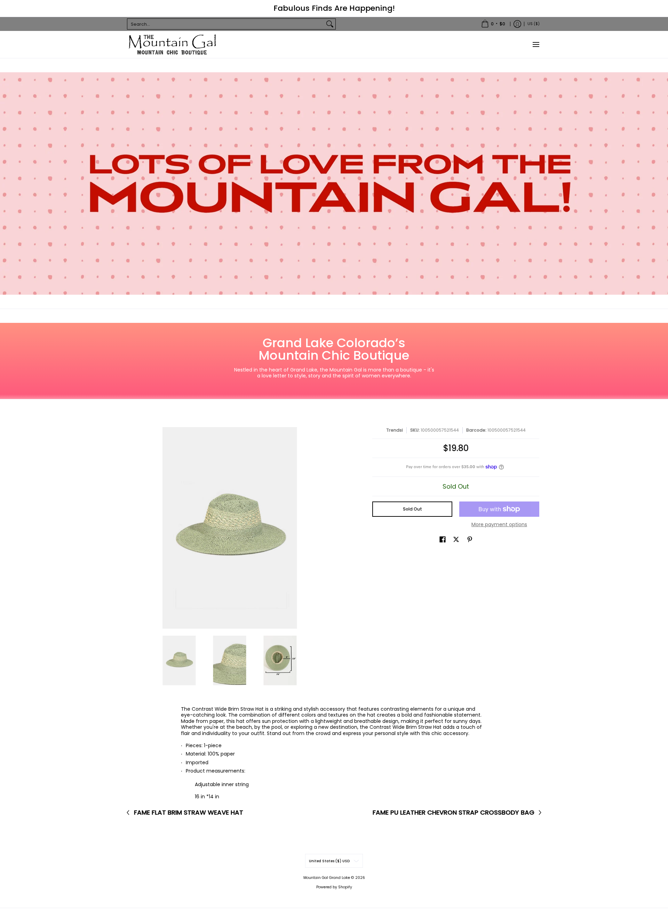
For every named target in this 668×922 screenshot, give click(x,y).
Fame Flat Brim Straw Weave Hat (188, 812)
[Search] (329, 24)
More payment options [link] (499, 525)
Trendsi (394, 430)
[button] (442, 539)
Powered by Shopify (334, 887)
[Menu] (535, 44)
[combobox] (225, 24)
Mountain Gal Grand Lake (326, 877)
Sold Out (412, 509)
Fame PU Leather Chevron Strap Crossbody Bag (453, 812)
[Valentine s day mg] (334, 183)
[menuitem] (493, 24)
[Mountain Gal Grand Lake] (172, 44)
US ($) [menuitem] (533, 23)
